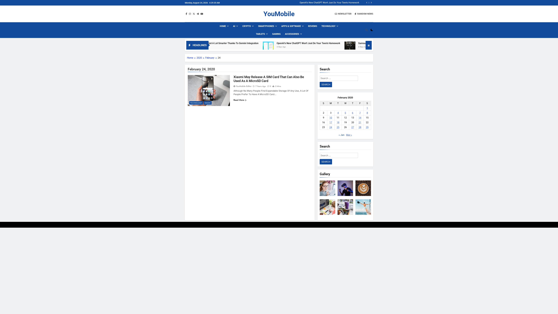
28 (360, 127)
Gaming (276, 34)
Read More (239, 100)
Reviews (312, 26)
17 (330, 122)
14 (360, 117)
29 (367, 127)
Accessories (292, 34)
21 (360, 122)
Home (223, 26)
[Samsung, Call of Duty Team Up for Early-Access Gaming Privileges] (332, 47)
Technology (328, 26)
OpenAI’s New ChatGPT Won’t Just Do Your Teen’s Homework (329, 3)
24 (330, 127)
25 (338, 127)
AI (234, 26)
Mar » (349, 135)
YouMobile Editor (244, 86)
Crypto (246, 26)
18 (338, 122)
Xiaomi (208, 103)
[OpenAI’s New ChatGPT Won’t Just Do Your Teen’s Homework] (251, 47)
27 (352, 127)
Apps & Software (291, 26)
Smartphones (266, 26)
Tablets (260, 34)
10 (330, 117)
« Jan (341, 135)
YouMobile (279, 14)
